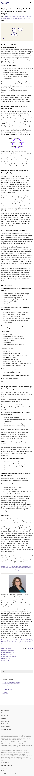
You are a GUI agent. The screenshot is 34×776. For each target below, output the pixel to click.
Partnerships (5, 724)
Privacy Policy (4, 768)
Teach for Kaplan (6, 729)
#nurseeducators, (6, 654)
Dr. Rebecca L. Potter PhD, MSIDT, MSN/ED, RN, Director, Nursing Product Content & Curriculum (16, 17)
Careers (3, 718)
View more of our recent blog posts (11, 570)
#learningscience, (6, 658)
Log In (3, 713)
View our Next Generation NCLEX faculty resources (16, 566)
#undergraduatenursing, (8, 656)
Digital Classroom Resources (11, 683)
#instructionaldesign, (7, 650)
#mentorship (5, 660)
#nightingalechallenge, (8, 652)
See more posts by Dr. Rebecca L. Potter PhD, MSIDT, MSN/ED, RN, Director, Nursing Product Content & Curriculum (17, 642)
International (5, 721)
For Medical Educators (9, 686)
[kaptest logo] (5, 2)
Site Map (3, 770)
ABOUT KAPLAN (6, 716)
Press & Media (5, 726)
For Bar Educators (8, 689)
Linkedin (5, 692)
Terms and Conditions (6, 765)
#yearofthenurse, (6, 648)
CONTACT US (5, 710)
